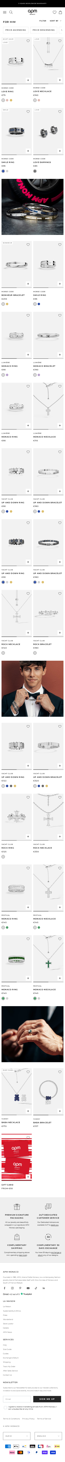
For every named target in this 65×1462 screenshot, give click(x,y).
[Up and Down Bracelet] (48, 471)
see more (22, 1255)
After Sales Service (10, 1371)
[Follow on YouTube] (28, 1288)
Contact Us (7, 1375)
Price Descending (44, 30)
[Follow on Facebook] (4, 1288)
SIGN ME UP (47, 1399)
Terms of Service (44, 1419)
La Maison (7, 1306)
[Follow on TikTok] (35, 1288)
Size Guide (7, 1349)
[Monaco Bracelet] (48, 335)
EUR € (9, 1436)
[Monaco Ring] (17, 335)
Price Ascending (15, 30)
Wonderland (8, 1319)
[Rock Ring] (17, 817)
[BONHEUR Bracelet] (17, 264)
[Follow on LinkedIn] (43, 1288)
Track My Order (9, 1366)
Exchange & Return (11, 1358)
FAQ (4, 1345)
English (41, 1436)
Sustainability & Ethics (12, 1311)
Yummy (5, 1119)
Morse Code (8, 88)
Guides (5, 1354)
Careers (6, 1328)
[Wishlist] (54, 12)
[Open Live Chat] (48, 1207)
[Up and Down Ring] (17, 471)
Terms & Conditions (11, 1419)
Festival (6, 915)
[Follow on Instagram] (12, 1288)
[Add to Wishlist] (28, 40)
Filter (42, 21)
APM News (7, 1332)
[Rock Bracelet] (48, 613)
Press (5, 1315)
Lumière (6, 363)
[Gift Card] (17, 1157)
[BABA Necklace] (17, 1091)
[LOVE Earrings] (48, 131)
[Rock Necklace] (17, 613)
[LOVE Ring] (17, 60)
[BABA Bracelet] (48, 1091)
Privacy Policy (28, 1419)
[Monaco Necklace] (48, 406)
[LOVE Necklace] (48, 60)
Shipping (7, 1362)
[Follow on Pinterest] (20, 1288)
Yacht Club (7, 499)
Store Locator (8, 1324)
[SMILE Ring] (17, 131)
